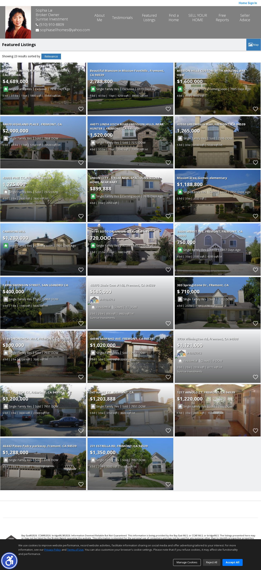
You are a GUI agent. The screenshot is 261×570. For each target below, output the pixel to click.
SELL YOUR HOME (197, 17)
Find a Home (174, 17)
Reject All (211, 562)
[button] (9, 561)
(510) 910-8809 (51, 24)
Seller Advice (245, 17)
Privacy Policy (52, 549)
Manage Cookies (187, 562)
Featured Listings (149, 17)
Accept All (232, 562)
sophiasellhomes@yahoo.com (64, 29)
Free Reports (222, 17)
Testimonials (122, 17)
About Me (99, 17)
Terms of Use (75, 549)
